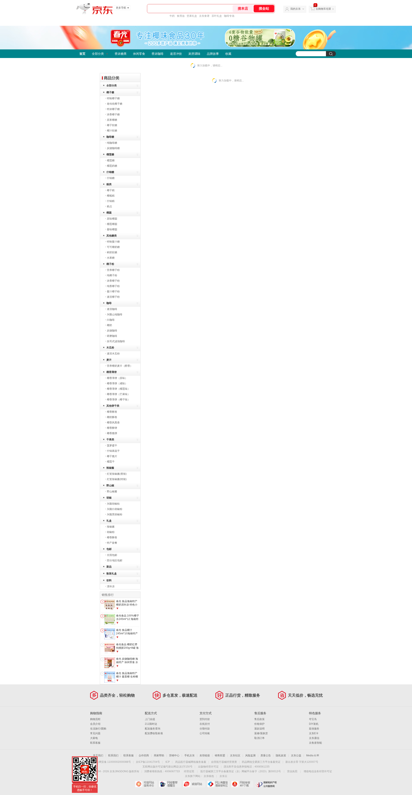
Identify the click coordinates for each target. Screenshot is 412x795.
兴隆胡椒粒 (113, 503)
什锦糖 (110, 172)
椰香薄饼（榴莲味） (118, 388)
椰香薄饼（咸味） (117, 383)
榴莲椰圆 (112, 224)
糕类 (109, 184)
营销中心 (174, 755)
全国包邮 (112, 555)
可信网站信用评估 (146, 784)
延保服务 (314, 728)
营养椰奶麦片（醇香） (120, 365)
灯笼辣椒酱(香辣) (117, 473)
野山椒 (110, 485)
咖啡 (109, 303)
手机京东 (189, 755)
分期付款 (205, 728)
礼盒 (109, 520)
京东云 (223, 776)
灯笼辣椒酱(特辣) (117, 479)
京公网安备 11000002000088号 (112, 761)
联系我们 (113, 755)
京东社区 (235, 755)
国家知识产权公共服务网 (266, 784)
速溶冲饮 (176, 53)
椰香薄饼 (111, 372)
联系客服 (95, 742)
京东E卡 (313, 733)
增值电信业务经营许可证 (318, 771)
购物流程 (95, 719)
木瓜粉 (110, 347)
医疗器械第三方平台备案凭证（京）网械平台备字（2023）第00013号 (240, 771)
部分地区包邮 (114, 560)
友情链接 (205, 755)
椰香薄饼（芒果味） (118, 394)
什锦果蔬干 (113, 450)
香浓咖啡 (157, 53)
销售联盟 (220, 755)
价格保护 (259, 723)
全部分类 (98, 53)
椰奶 (109, 325)
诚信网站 (194, 784)
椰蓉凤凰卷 (113, 422)
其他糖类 (111, 235)
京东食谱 (204, 15)
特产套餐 (112, 542)
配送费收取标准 (154, 733)
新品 (109, 566)
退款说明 (259, 728)
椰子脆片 (112, 456)
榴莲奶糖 (112, 165)
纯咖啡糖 (112, 142)
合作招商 (144, 755)
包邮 (109, 549)
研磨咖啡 (112, 335)
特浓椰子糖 (113, 109)
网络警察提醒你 (170, 784)
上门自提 (150, 719)
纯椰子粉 (112, 275)
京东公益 (296, 755)
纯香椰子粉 (113, 286)
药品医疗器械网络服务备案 (190, 761)
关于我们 (98, 755)
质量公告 (266, 755)
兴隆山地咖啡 (114, 314)
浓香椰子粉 (113, 280)
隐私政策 (281, 755)
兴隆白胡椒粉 (114, 509)
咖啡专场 (229, 15)
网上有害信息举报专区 (218, 784)
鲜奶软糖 (112, 252)
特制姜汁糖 (113, 241)
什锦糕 (111, 201)
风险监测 (250, 755)
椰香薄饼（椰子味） (118, 399)
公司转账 (205, 733)
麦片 (109, 359)
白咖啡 (111, 319)
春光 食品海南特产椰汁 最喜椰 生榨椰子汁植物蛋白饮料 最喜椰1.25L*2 (127, 678)
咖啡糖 (110, 136)
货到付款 (205, 719)
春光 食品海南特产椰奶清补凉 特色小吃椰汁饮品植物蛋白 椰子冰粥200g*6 (127, 606)
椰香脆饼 (112, 433)
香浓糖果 (121, 53)
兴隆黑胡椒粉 (114, 514)
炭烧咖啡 (112, 330)
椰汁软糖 (112, 130)
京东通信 (314, 738)
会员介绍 (95, 723)
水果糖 (111, 257)
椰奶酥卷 (112, 417)
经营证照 (189, 771)
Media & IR (312, 755)
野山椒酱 (112, 491)
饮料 (109, 580)
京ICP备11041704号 (148, 761)
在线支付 (205, 723)
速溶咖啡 (112, 309)
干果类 (110, 439)
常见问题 (95, 733)
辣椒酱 (110, 467)
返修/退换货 (261, 733)
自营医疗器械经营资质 (224, 761)
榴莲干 (111, 461)
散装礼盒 (111, 573)
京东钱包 (209, 776)
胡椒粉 (111, 532)
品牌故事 (213, 53)
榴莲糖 (110, 154)
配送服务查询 (152, 728)
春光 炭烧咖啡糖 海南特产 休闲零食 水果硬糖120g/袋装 (127, 662)
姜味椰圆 (112, 229)
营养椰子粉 (113, 270)
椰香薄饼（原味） (117, 378)
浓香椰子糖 (113, 114)
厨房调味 (194, 53)
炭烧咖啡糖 (113, 148)
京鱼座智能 (315, 742)
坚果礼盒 (192, 15)
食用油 (181, 15)
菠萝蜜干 (112, 445)
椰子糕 (111, 190)
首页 (82, 53)
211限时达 (151, 723)
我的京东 (295, 8)
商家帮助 (159, 755)
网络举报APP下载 (242, 784)
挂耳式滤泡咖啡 (116, 341)
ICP (167, 761)
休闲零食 (139, 53)
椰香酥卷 (112, 411)
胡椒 (109, 497)
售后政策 (259, 719)
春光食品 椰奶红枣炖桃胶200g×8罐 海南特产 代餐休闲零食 (127, 649)
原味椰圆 (112, 218)
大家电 (94, 738)
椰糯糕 (111, 195)
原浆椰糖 (112, 119)
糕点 (109, 206)
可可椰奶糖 (113, 247)
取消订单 (259, 738)
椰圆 (109, 212)
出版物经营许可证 (208, 766)
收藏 (228, 53)
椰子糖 (110, 92)
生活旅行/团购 (98, 728)
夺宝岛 (313, 719)
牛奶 (172, 15)
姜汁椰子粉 (113, 291)
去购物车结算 (323, 8)
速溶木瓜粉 (113, 353)
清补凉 (111, 586)
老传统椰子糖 (114, 103)
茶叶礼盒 (217, 15)
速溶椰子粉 (113, 296)
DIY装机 (313, 723)
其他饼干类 (112, 405)
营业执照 (292, 771)
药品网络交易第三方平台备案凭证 (261, 761)
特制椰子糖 (113, 98)
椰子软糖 (112, 125)
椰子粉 (110, 264)
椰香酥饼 (112, 427)
